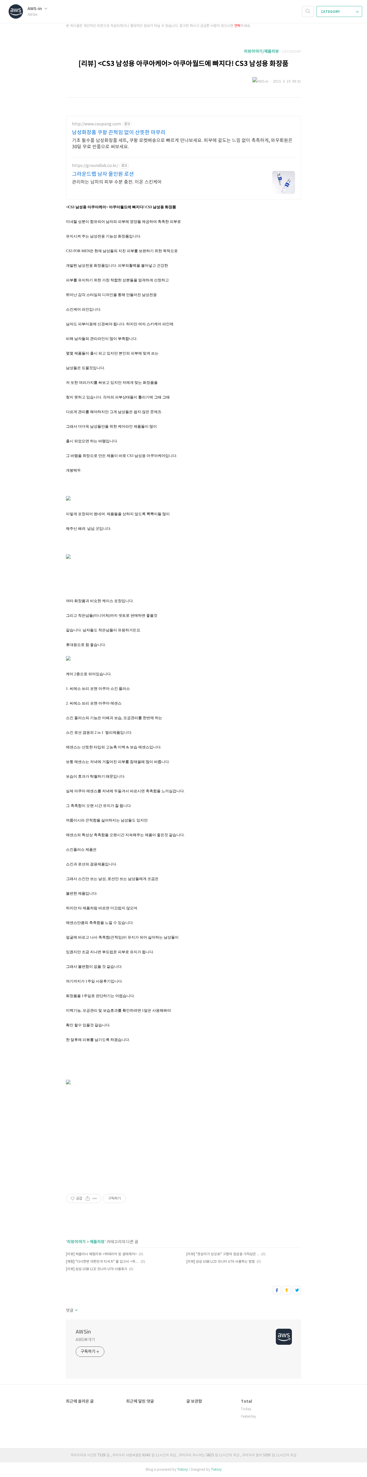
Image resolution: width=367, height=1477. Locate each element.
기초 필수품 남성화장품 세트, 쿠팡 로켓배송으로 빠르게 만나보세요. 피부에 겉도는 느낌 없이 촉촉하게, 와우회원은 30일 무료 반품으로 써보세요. (182, 143)
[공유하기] (87, 1198)
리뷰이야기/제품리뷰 (261, 51)
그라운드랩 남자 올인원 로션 (103, 174)
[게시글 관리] (94, 1198)
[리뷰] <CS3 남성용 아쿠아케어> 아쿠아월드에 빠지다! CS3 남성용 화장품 (183, 64)
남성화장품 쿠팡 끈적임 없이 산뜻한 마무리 (118, 133)
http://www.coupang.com (96, 124)
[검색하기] (308, 11)
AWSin (83, 1332)
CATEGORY (331, 12)
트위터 (297, 1290)
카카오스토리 (287, 1290)
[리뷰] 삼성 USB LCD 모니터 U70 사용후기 (96, 1269)
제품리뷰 (97, 1241)
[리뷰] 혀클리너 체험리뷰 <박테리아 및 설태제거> (101, 1254)
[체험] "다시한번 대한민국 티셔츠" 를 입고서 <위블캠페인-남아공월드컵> (102, 1262)
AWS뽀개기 (85, 1340)
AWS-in (35, 8)
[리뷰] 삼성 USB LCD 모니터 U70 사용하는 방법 (220, 1262)
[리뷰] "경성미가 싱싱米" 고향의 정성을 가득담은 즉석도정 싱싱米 (222, 1254)
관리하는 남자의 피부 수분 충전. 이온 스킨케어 (117, 182)
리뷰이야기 (76, 1241)
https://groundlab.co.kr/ (95, 166)
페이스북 (277, 1290)
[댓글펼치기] (75, 1310)
